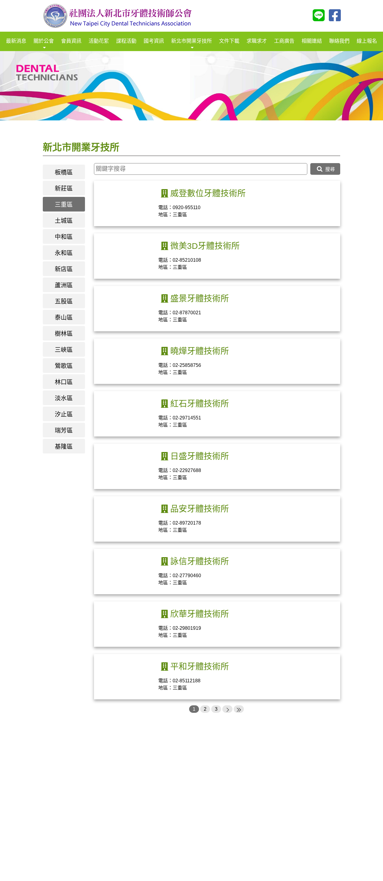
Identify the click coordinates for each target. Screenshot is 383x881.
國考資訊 (154, 41)
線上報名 (367, 41)
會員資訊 (71, 41)
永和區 (64, 253)
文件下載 (229, 41)
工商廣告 (284, 41)
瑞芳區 (64, 430)
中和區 (64, 237)
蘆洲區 (64, 285)
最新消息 (16, 41)
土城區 (64, 220)
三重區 (64, 204)
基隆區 (64, 446)
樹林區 (64, 333)
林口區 (64, 382)
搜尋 (329, 169)
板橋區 (64, 172)
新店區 (64, 269)
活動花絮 (99, 41)
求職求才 (257, 41)
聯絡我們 (339, 41)
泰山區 (64, 317)
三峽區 (64, 350)
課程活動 (126, 41)
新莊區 (64, 188)
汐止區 (64, 414)
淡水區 (64, 398)
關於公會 (44, 41)
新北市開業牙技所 (191, 41)
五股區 (64, 301)
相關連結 (312, 41)
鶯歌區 (64, 366)
